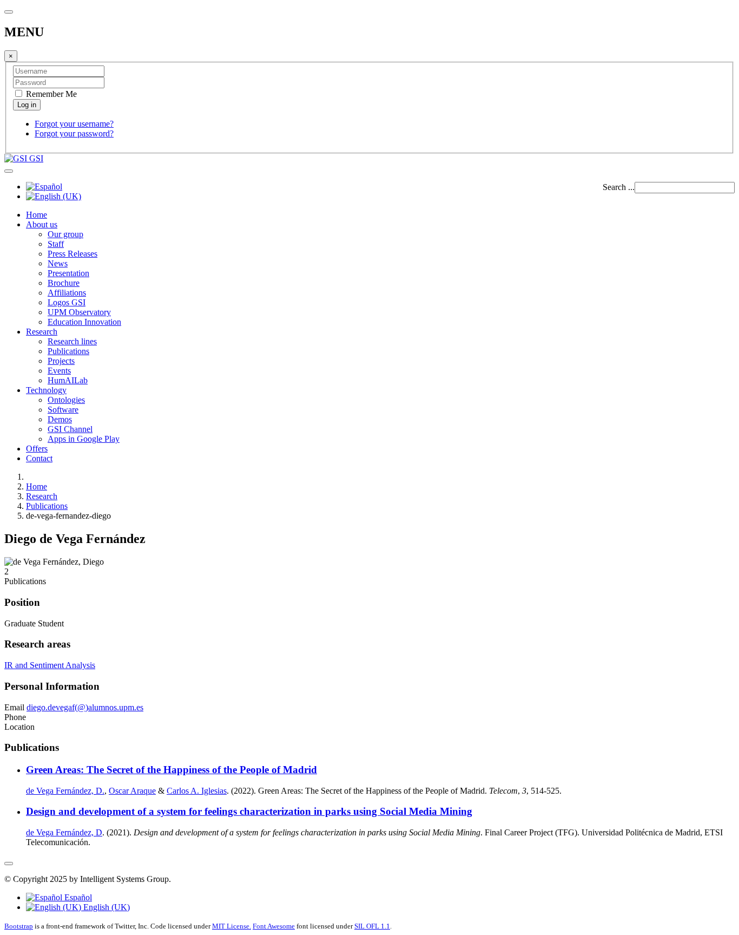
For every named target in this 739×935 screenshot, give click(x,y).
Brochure (64, 282)
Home (36, 214)
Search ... (619, 187)
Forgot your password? (74, 133)
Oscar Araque (132, 790)
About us (41, 224)
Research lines (72, 341)
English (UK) (105, 907)
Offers (37, 448)
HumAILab (68, 380)
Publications (68, 351)
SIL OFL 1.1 (372, 926)
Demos (60, 419)
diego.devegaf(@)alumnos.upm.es (85, 707)
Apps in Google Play (84, 438)
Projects (61, 360)
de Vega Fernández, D (64, 832)
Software (63, 409)
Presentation (68, 273)
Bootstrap (18, 926)
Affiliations (67, 292)
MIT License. (231, 926)
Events (59, 370)
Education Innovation (84, 321)
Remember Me (50, 94)
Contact (39, 458)
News (58, 263)
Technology (46, 390)
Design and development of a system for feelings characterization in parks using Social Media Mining (249, 811)
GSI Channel (70, 429)
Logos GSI (66, 302)
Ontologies (66, 399)
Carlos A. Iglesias (197, 790)
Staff (56, 244)
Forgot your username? (74, 123)
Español (77, 897)
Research (41, 331)
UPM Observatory (79, 312)
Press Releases (72, 253)
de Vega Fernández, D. (65, 790)
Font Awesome (274, 926)
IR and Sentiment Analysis (49, 665)
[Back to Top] (8, 863)
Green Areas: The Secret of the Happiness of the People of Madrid (171, 769)
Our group (65, 234)
